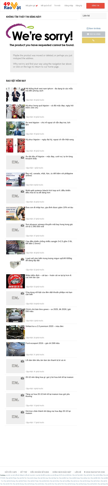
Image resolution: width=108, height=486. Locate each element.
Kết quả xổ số (46, 6)
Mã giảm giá (31, 6)
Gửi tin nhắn (95, 34)
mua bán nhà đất (40, 475)
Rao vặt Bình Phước (21, 481)
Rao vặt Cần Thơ (22, 478)
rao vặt (8, 475)
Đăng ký (79, 6)
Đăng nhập (69, 6)
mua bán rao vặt (49, 475)
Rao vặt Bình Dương (9, 481)
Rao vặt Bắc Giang (74, 478)
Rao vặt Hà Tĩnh (8, 484)
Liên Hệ (78, 472)
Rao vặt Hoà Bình (92, 484)
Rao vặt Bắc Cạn (64, 478)
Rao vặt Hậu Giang (81, 484)
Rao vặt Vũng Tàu (53, 478)
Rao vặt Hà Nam (95, 481)
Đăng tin (95, 6)
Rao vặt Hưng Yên (103, 484)
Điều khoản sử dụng (40, 472)
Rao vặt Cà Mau (54, 481)
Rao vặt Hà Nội (88, 475)
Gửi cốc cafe (11, 472)
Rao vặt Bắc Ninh (95, 478)
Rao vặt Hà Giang (85, 481)
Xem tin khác (95, 28)
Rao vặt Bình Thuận (33, 481)
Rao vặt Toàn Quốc (77, 475)
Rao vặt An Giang (32, 478)
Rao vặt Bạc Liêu (85, 478)
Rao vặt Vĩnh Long (43, 478)
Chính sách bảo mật (61, 472)
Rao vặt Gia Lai (75, 481)
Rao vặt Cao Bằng (65, 481)
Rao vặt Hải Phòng (11, 478)
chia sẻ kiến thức (67, 475)
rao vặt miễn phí (15, 475)
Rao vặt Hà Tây (49, 484)
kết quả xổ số (58, 475)
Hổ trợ (23, 472)
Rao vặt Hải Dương (18, 484)
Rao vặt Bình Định (44, 481)
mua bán (32, 475)
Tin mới (57, 6)
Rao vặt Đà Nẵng (98, 475)
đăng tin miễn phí (25, 475)
